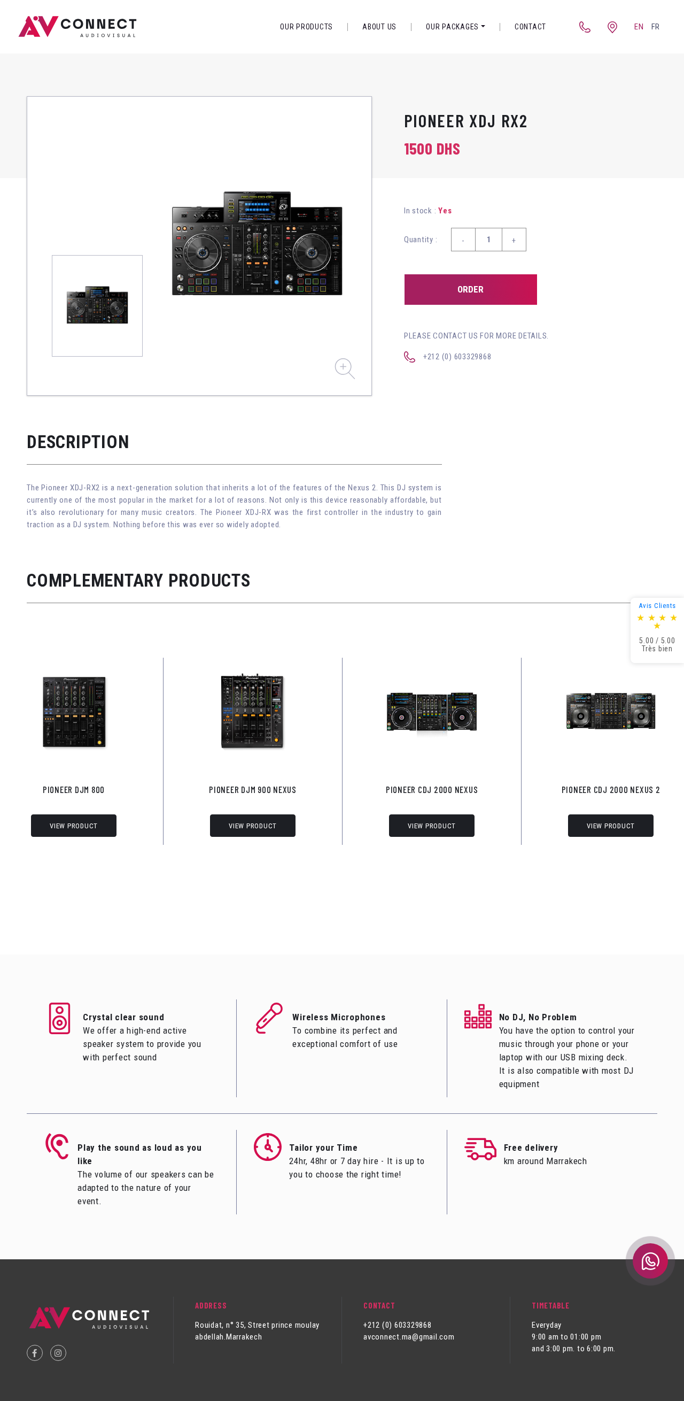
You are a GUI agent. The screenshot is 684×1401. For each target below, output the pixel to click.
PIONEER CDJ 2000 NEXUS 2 (611, 789)
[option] (257, 246)
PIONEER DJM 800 (74, 789)
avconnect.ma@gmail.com (409, 1337)
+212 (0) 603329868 (457, 356)
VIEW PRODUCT (74, 826)
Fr (655, 27)
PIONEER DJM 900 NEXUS (253, 789)
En (639, 27)
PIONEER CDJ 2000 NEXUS (432, 789)
